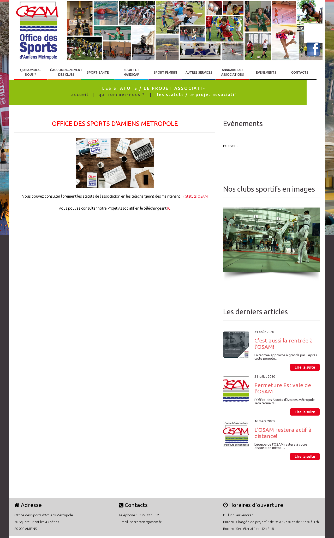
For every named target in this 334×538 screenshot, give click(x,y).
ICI (169, 208)
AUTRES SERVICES (199, 72)
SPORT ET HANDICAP (131, 72)
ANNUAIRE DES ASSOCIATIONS (232, 72)
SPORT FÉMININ (165, 72)
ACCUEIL (79, 94)
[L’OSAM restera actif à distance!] (236, 434)
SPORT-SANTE (98, 72)
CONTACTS (299, 72)
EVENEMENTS (266, 72)
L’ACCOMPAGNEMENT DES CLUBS (66, 72)
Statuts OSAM (196, 196)
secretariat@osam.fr (146, 522)
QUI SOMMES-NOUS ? (30, 72)
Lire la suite (305, 367)
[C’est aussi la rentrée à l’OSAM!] (236, 345)
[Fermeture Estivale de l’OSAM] (236, 389)
